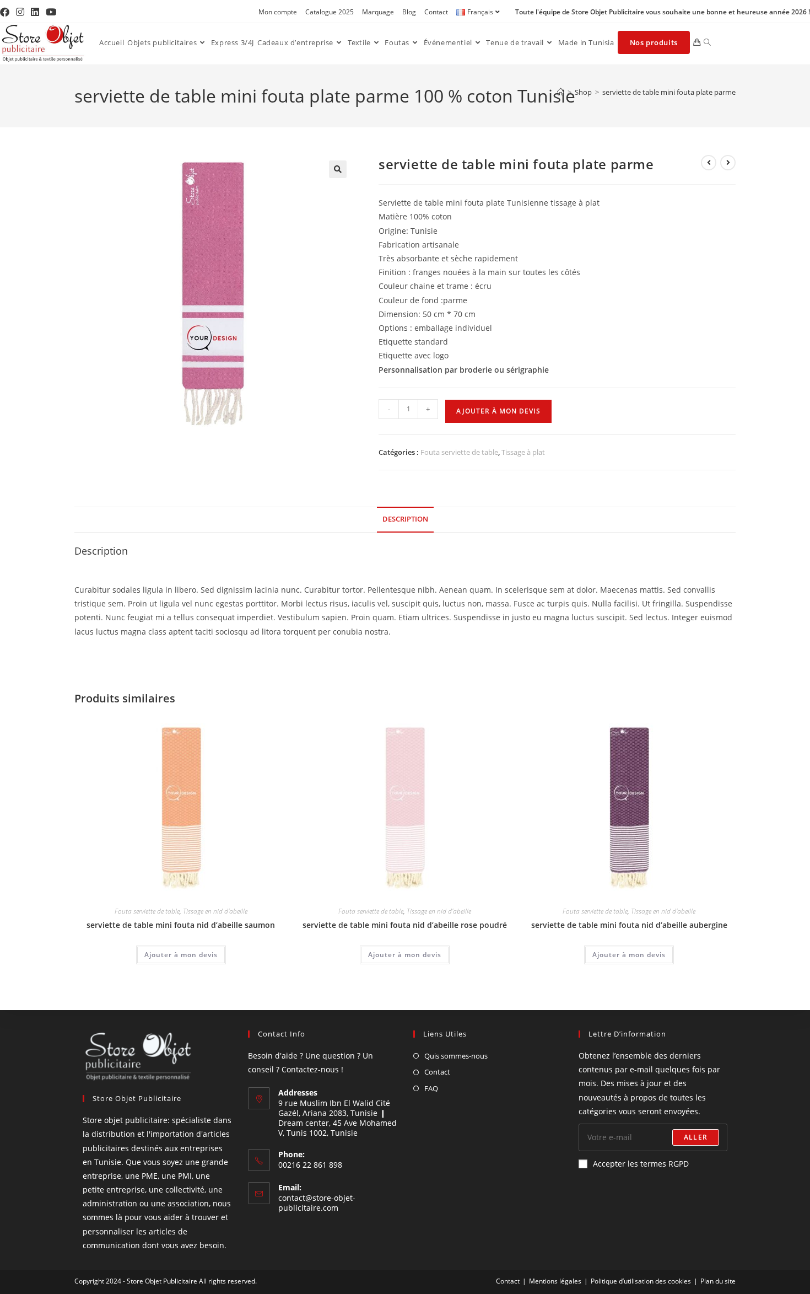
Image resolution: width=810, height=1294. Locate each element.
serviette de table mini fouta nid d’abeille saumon (181, 925)
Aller (696, 1137)
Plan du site (718, 1281)
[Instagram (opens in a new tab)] (20, 12)
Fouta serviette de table (459, 452)
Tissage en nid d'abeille (215, 911)
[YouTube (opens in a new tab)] (51, 12)
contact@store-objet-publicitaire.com (316, 1203)
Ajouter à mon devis (498, 411)
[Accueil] (560, 92)
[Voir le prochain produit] (728, 162)
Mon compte (277, 12)
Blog (409, 12)
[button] (338, 169)
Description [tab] (405, 519)
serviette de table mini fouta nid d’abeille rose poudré (405, 925)
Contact (436, 12)
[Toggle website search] (707, 42)
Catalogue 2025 (329, 12)
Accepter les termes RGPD (641, 1163)
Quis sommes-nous (456, 1056)
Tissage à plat (523, 452)
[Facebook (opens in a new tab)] (6, 12)
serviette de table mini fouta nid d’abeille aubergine (629, 925)
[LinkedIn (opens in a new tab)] (35, 12)
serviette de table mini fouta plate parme (669, 92)
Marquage (378, 12)
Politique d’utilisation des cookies (641, 1281)
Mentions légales (555, 1281)
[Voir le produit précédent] (708, 162)
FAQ (431, 1088)
